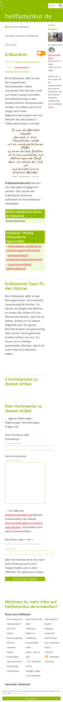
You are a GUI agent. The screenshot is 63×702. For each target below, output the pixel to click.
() (17, 71)
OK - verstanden (31, 698)
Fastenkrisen (13, 671)
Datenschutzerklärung (19, 693)
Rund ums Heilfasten (18, 26)
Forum (13, 44)
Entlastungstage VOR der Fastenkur (15, 643)
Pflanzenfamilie (21, 67)
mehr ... (51, 107)
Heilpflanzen (33, 35)
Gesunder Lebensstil (15, 35)
